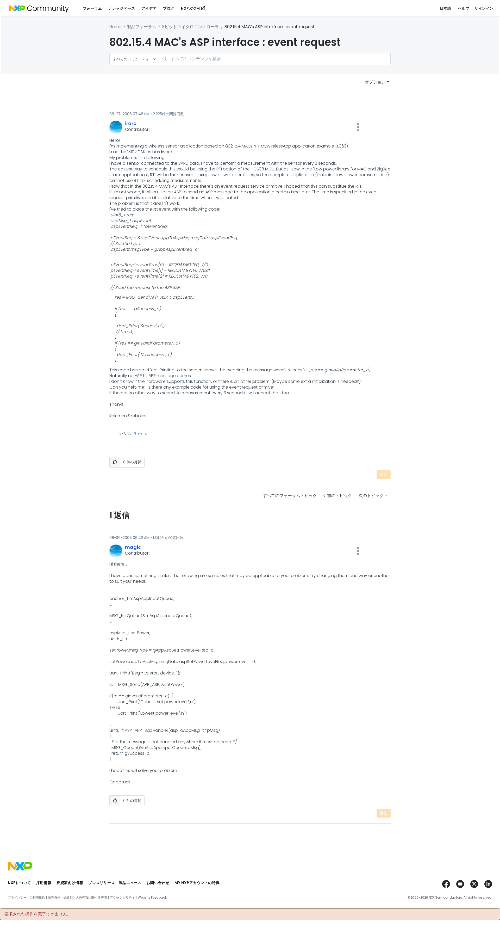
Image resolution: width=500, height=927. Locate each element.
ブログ (168, 8)
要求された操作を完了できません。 (37, 914)
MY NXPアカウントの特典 (197, 882)
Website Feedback (152, 897)
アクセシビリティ (122, 897)
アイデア (149, 8)
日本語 (445, 8)
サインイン (483, 8)
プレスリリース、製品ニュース (114, 882)
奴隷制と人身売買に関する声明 (85, 897)
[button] (358, 127)
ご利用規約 (37, 897)
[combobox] (275, 59)
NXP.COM (190, 8)
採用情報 (43, 882)
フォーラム (92, 8)
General (140, 434)
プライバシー (17, 897)
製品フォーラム (141, 27)
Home (115, 27)
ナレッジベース (121, 8)
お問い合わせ (158, 882)
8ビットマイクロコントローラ (190, 27)
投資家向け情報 (70, 882)
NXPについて (19, 882)
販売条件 (54, 897)
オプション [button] (375, 82)
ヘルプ (464, 8)
